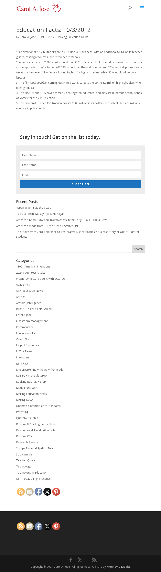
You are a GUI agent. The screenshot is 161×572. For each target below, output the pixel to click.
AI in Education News (29, 290)
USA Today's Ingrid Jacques (33, 478)
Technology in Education (31, 472)
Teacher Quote (25, 460)
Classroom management (32, 321)
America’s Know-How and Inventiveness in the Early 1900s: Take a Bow (61, 220)
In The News (24, 351)
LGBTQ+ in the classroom (32, 375)
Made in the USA (26, 388)
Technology (23, 466)
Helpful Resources (27, 345)
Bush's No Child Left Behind (34, 309)
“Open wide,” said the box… (33, 207)
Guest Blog (23, 339)
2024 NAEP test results (30, 272)
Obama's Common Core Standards (38, 406)
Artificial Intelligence (28, 303)
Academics (23, 284)
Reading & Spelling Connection (35, 424)
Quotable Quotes (27, 418)
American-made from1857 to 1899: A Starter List (47, 226)
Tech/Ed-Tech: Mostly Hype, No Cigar (40, 214)
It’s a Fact (22, 363)
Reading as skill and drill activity (36, 430)
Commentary (24, 327)
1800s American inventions (33, 266)
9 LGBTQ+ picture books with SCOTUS (40, 278)
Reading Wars (25, 436)
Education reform (27, 333)
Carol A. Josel (28, 37)
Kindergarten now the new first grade (39, 369)
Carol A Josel (24, 315)
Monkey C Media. (119, 566)
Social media (24, 454)
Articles (20, 297)
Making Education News (73, 37)
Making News (24, 400)
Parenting (22, 412)
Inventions (22, 357)
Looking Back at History (31, 381)
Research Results (27, 442)
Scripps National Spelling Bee (34, 448)
